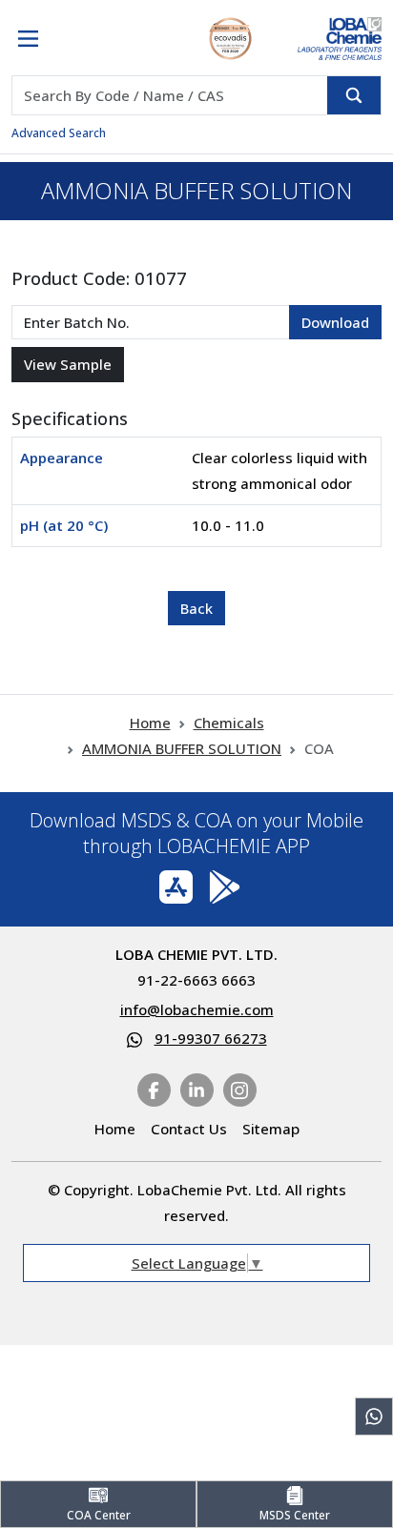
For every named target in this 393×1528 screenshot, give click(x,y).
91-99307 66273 (211, 1038)
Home (150, 722)
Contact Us (189, 1128)
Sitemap (271, 1128)
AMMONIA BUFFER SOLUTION (181, 748)
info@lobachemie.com (197, 1009)
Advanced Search (58, 133)
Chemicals (229, 722)
